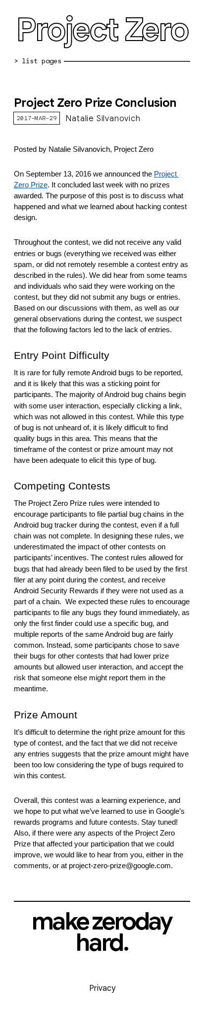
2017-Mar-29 (36, 118)
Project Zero (102, 29)
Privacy (102, 988)
